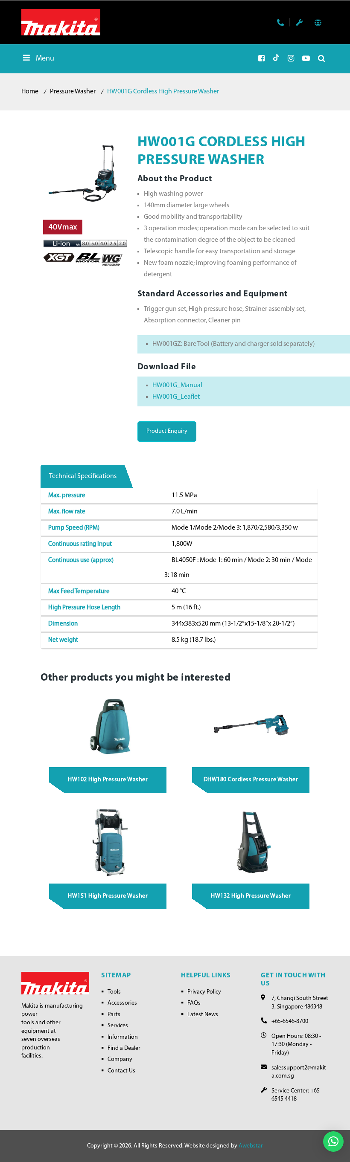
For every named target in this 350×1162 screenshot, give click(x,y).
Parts (114, 1014)
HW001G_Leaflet (176, 397)
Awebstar (251, 1146)
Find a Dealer (124, 1048)
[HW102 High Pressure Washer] (108, 725)
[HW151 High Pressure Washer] (108, 842)
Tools (114, 992)
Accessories (122, 1003)
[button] (333, 1141)
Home (29, 91)
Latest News (202, 1014)
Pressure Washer (73, 91)
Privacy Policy (204, 992)
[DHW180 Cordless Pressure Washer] (251, 725)
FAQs (194, 1003)
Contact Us (121, 1071)
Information (123, 1037)
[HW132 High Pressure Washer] (251, 842)
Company (120, 1059)
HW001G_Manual (177, 385)
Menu (45, 59)
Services (118, 1026)
